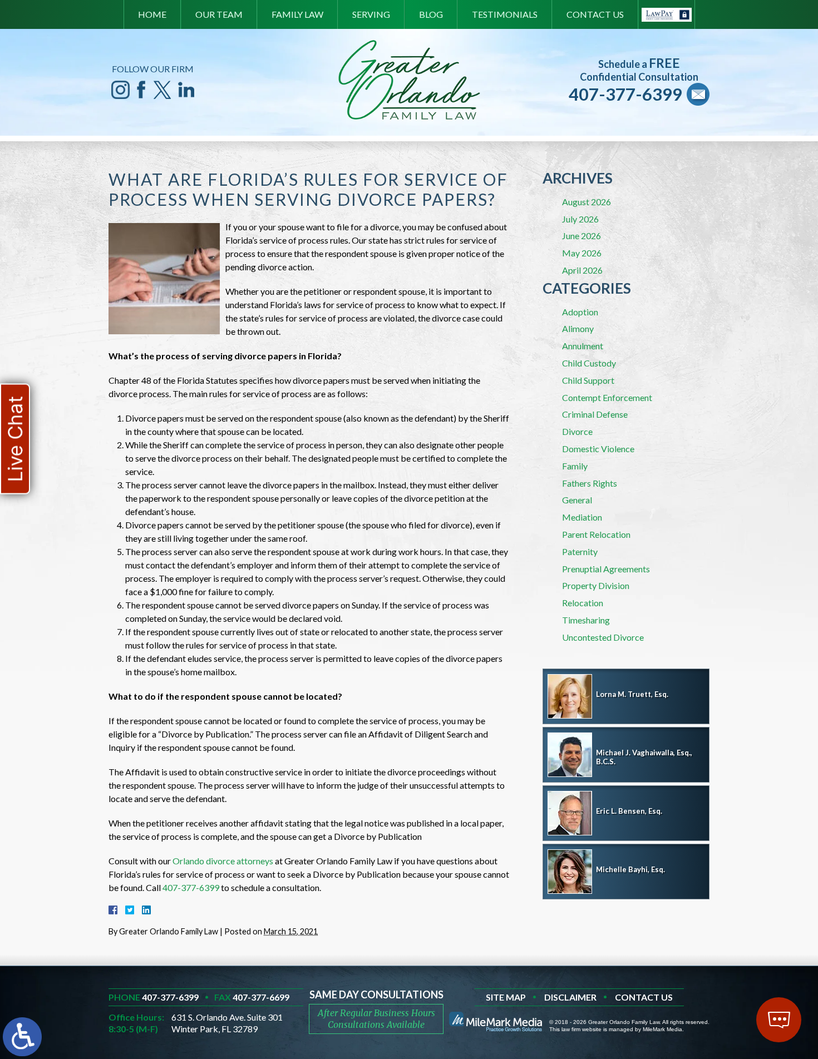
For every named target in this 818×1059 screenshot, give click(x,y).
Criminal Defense (595, 414)
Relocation (582, 602)
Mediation (582, 517)
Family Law (297, 14)
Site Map (506, 997)
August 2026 (586, 201)
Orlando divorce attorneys (223, 860)
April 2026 (582, 270)
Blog (431, 14)
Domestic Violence (598, 448)
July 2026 (580, 219)
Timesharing (586, 620)
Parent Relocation (596, 534)
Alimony (578, 328)
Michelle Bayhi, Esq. (630, 869)
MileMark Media (662, 1029)
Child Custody (589, 363)
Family (575, 466)
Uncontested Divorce (603, 637)
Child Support (588, 380)
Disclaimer (570, 997)
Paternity (580, 551)
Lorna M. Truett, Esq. (632, 694)
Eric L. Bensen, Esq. (629, 810)
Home (152, 14)
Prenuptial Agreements (606, 568)
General (577, 499)
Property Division (595, 585)
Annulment (582, 345)
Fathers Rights (589, 483)
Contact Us (595, 14)
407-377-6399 (625, 94)
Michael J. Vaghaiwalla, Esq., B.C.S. (644, 757)
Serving (371, 14)
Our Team (219, 14)
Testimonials (505, 14)
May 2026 (582, 253)
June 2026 (581, 235)
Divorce (577, 431)
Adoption (580, 311)
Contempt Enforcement (607, 397)
